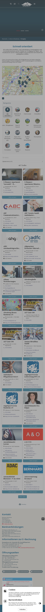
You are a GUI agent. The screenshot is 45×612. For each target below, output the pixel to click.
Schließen (22, 609)
